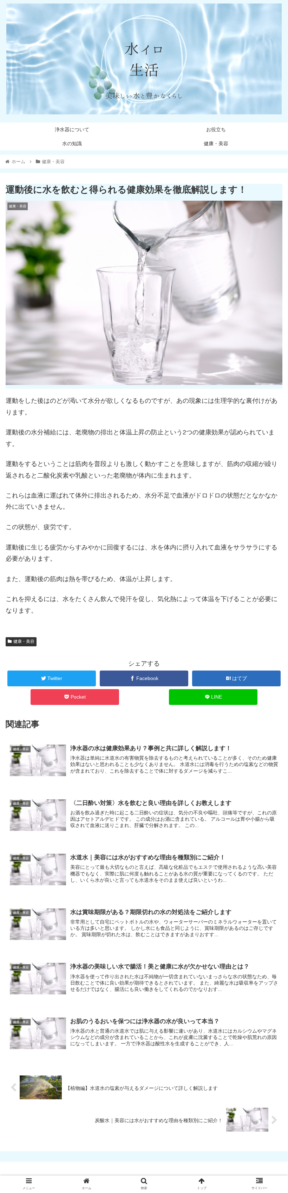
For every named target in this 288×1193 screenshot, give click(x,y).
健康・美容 (23, 641)
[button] (266, 804)
